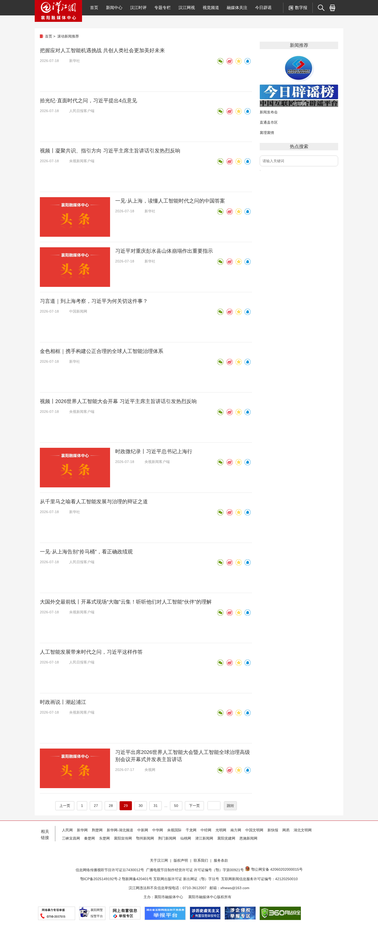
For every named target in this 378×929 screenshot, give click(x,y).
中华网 (157, 830)
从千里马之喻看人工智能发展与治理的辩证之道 (94, 501)
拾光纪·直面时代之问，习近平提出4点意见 (88, 100)
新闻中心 (114, 7)
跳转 (230, 806)
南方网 (235, 830)
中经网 (206, 830)
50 (176, 806)
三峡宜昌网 (71, 838)
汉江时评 (138, 7)
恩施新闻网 (248, 838)
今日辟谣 (263, 7)
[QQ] (247, 61)
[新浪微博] (229, 61)
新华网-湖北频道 (120, 830)
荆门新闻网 (167, 838)
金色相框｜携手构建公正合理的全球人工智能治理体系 (101, 351)
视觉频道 (211, 7)
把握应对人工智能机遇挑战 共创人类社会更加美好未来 (102, 50)
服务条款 (221, 860)
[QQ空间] (238, 61)
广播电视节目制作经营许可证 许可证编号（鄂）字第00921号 (195, 870)
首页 (94, 7)
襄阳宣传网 (123, 838)
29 (126, 806)
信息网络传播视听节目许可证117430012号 (110, 870)
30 (141, 806)
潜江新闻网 (204, 838)
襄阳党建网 (226, 838)
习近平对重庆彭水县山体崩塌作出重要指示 (164, 251)
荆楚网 (97, 830)
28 (111, 806)
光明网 (220, 830)
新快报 (272, 830)
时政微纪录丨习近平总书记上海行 (153, 451)
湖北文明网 (303, 830)
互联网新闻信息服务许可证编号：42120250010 (259, 879)
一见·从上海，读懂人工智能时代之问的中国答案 (170, 201)
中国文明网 (254, 830)
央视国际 (174, 830)
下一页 (194, 806)
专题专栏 (162, 7)
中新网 (142, 830)
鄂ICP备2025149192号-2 (101, 879)
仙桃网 (185, 838)
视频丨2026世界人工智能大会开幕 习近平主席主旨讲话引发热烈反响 (118, 401)
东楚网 (104, 838)
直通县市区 (269, 122)
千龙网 (191, 830)
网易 (286, 830)
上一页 (64, 806)
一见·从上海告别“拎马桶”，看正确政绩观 (86, 551)
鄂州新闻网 (145, 838)
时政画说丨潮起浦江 (63, 702)
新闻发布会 (269, 112)
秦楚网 (89, 838)
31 (156, 806)
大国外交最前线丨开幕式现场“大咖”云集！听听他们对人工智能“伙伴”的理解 (126, 602)
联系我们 (201, 860)
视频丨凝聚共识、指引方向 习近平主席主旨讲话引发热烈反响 (110, 150)
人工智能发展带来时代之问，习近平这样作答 (91, 652)
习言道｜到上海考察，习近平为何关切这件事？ (94, 301)
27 (96, 806)
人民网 (67, 830)
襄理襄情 (267, 133)
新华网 (82, 830)
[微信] (220, 61)
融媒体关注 (237, 7)
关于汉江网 (159, 860)
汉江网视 (186, 7)
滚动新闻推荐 (68, 36)
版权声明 (181, 860)
